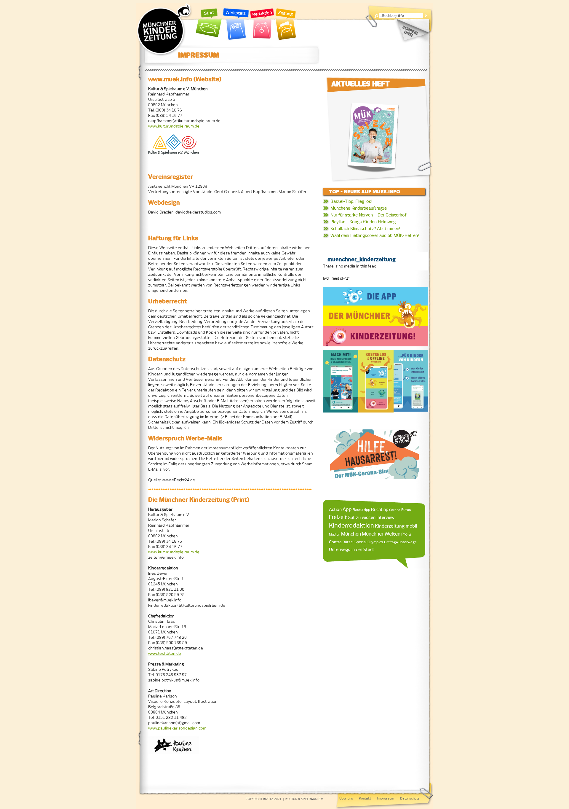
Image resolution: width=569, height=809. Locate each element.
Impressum (385, 798)
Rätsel (348, 542)
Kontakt (365, 798)
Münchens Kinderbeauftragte (358, 208)
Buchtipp (379, 509)
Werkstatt (236, 24)
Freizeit (338, 517)
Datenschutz (409, 798)
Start (209, 24)
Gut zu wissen (361, 517)
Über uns (346, 798)
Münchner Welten (381, 534)
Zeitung (286, 24)
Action (335, 509)
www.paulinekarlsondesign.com (177, 728)
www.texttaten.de (164, 653)
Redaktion (262, 24)
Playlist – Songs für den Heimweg (363, 221)
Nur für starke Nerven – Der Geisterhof (368, 215)
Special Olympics (368, 542)
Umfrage (391, 542)
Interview (385, 517)
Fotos (406, 509)
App (347, 509)
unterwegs (408, 542)
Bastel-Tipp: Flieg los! (351, 201)
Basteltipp (361, 509)
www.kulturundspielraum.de (173, 126)
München (351, 534)
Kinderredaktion (351, 525)
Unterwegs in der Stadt (351, 549)
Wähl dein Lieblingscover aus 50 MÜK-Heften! (374, 235)
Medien (334, 534)
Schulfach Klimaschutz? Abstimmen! (365, 228)
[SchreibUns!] (411, 31)
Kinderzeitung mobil (396, 525)
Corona (394, 510)
